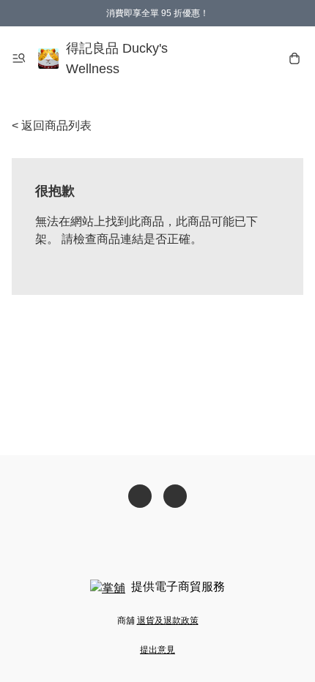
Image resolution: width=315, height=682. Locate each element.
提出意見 (157, 650)
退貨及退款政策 (168, 620)
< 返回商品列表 (52, 125)
